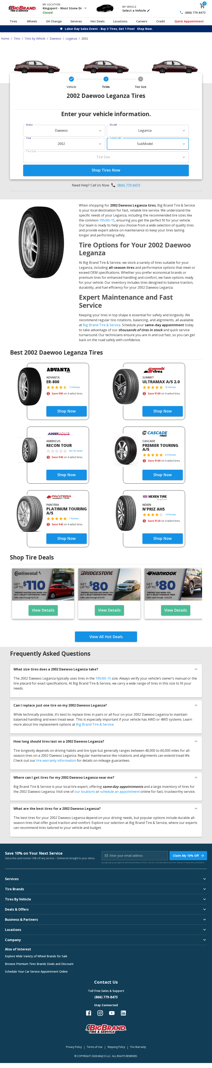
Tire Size (31, 151)
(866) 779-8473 (195, 13)
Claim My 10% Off (186, 856)
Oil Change (54, 21)
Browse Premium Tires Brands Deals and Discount (39, 964)
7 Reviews (74, 518)
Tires (13, 21)
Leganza (71, 38)
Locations (120, 21)
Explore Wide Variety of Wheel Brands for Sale (36, 956)
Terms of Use (94, 1047)
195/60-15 (107, 220)
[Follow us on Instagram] (100, 1013)
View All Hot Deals (106, 636)
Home (5, 38)
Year (28, 138)
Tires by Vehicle (35, 38)
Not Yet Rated (75, 450)
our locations (85, 791)
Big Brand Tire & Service (101, 325)
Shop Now (66, 411)
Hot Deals (97, 21)
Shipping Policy (116, 1047)
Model (113, 125)
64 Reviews (170, 454)
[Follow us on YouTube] (111, 1013)
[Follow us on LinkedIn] (123, 1013)
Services (76, 21)
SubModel (116, 138)
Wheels (32, 21)
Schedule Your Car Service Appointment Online (36, 971)
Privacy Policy (189, 862)
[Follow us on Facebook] (88, 1013)
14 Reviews (170, 514)
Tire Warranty (138, 1047)
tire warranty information (56, 760)
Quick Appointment (189, 21)
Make (29, 125)
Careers (141, 21)
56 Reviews (170, 387)
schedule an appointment (120, 791)
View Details (43, 610)
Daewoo (55, 38)
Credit (160, 21)
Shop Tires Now (106, 170)
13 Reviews (74, 387)
